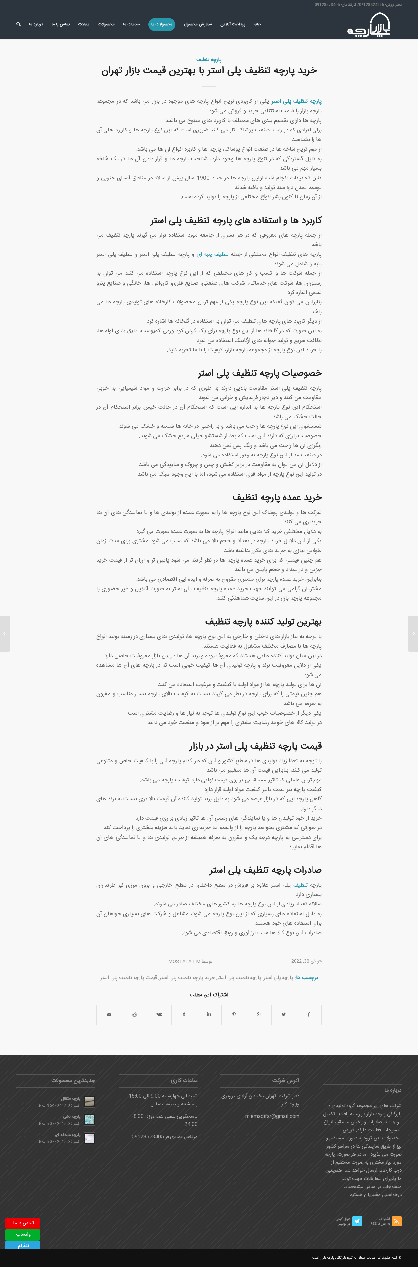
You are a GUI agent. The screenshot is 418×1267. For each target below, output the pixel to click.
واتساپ (23, 1234)
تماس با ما (23, 1223)
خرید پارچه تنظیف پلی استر (187, 978)
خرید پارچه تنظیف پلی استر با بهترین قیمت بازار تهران (209, 71)
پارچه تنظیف (209, 60)
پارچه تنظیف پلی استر (239, 978)
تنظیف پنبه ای (213, 254)
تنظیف (300, 885)
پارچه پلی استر (278, 978)
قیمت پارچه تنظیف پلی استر (128, 978)
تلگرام (23, 1246)
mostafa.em (184, 962)
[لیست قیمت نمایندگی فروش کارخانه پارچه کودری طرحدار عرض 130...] (413, 634)
